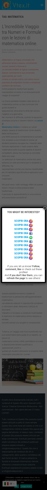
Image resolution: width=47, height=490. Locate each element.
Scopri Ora (21, 220)
